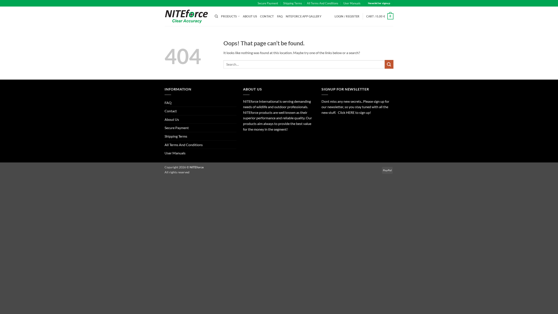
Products (229, 16)
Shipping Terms (292, 3)
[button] (380, 16)
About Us (250, 16)
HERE (350, 112)
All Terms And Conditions (322, 3)
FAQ (280, 16)
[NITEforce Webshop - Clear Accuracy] (186, 16)
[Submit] (389, 64)
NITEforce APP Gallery (304, 16)
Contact (267, 16)
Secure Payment (268, 3)
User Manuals (352, 3)
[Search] (216, 16)
